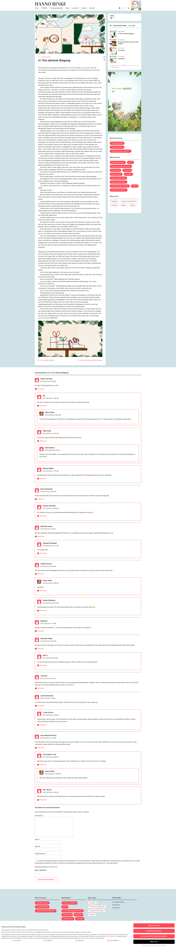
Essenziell (18, 940)
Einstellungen (85, 938)
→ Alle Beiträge (114, 67)
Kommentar (39, 815)
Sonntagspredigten (57, 8)
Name (37, 839)
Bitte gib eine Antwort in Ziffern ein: (46, 867)
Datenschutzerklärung (47, 861)
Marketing (81, 940)
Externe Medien (114, 940)
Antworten (41, 389)
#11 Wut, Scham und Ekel (46, 360)
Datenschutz (116, 905)
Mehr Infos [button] (154, 942)
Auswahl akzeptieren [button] (154, 931)
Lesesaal (75, 8)
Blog (67, 8)
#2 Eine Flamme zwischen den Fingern (90, 360)
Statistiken (49, 940)
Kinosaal (92, 8)
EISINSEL (44, 8)
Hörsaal (83, 8)
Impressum (115, 908)
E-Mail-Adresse (40, 853)
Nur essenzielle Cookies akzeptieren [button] (154, 936)
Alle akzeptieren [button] (154, 925)
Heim (36, 8)
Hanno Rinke (50, 4)
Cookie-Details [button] (145, 945)
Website (37, 846)
